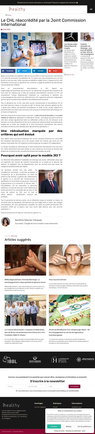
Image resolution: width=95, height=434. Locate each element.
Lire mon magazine (40, 407)
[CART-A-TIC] (69, 75)
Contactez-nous (76, 407)
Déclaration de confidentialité (73, 430)
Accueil (55, 407)
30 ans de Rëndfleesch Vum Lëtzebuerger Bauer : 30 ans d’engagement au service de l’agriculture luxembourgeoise (69, 332)
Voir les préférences (84, 426)
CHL (32, 78)
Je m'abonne (74, 386)
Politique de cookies (59, 430)
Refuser (68, 426)
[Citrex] (8, 15)
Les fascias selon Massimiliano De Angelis (70, 46)
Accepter (54, 426)
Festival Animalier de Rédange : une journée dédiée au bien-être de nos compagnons (87, 49)
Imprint (83, 430)
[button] (8, 71)
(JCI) (3, 78)
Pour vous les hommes (57, 280)
